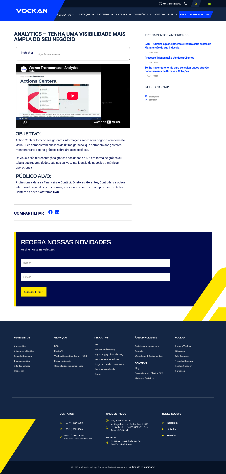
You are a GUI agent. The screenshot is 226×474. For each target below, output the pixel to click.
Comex (97, 374)
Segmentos (64, 14)
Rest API (58, 351)
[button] (196, 3)
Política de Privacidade (141, 467)
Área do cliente (164, 14)
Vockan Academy (183, 366)
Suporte (139, 351)
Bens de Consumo (23, 356)
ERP (96, 344)
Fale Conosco (182, 356)
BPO (56, 346)
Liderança (180, 351)
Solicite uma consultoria (147, 346)
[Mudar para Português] (209, 4)
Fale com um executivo (195, 14)
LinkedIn (171, 429)
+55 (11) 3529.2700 (172, 3)
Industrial (18, 371)
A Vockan (121, 14)
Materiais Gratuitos (144, 378)
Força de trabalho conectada (109, 364)
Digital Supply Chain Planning (108, 354)
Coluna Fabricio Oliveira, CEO (149, 373)
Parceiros (180, 371)
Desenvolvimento (62, 361)
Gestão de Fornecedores (106, 359)
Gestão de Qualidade (104, 369)
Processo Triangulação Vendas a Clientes (169, 57)
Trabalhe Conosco (184, 361)
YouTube (171, 435)
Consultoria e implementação (68, 366)
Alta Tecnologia (22, 366)
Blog (137, 368)
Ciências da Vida (22, 361)
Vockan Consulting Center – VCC (70, 356)
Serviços (84, 14)
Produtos (103, 14)
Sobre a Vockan (183, 346)
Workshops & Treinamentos (148, 356)
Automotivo (20, 346)
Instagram (172, 423)
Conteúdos (141, 14)
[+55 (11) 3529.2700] (160, 3)
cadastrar (33, 291)
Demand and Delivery (104, 349)
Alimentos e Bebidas (24, 351)
